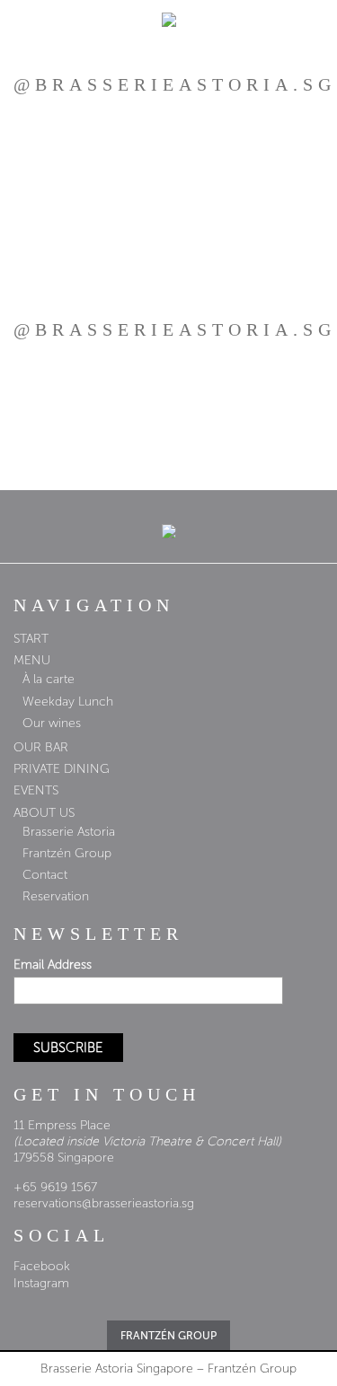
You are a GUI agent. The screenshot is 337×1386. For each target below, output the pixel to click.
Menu (31, 660)
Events (35, 790)
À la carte (48, 679)
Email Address (52, 964)
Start (31, 638)
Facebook (41, 1266)
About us (44, 812)
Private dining (61, 768)
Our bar (40, 747)
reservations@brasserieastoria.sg (103, 1203)
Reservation (55, 896)
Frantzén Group (66, 853)
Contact (44, 874)
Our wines (51, 723)
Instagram (41, 1283)
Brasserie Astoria (68, 831)
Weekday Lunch (67, 701)
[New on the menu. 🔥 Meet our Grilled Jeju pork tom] (168, 168)
